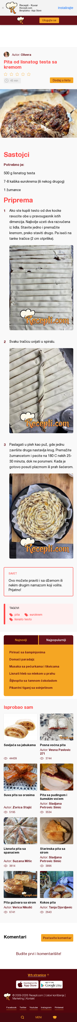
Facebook (11, 1007)
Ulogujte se (49, 20)
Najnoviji (21, 640)
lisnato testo (23, 619)
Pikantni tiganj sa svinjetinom (31, 687)
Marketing (18, 998)
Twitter (23, 1007)
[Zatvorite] (3, 8)
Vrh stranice (37, 975)
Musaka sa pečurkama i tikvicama (34, 666)
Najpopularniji (56, 640)
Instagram (46, 1007)
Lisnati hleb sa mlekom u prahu (32, 673)
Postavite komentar (57, 938)
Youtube (34, 1007)
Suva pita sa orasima (20, 789)
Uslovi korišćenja (54, 995)
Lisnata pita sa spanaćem (20, 842)
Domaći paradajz (22, 659)
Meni (39, 1017)
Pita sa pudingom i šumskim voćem (56, 789)
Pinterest (59, 1007)
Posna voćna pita (56, 737)
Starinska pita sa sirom (56, 842)
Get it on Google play (51, 984)
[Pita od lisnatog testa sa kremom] (41, 287)
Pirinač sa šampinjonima (27, 652)
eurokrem (36, 614)
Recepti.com (7, 996)
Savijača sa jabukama (20, 737)
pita (17, 614)
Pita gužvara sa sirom (20, 892)
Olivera (26, 54)
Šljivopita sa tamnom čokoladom (33, 680)
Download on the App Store (27, 984)
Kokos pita (56, 892)
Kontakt (30, 998)
